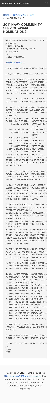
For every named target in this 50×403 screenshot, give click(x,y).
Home (6, 15)
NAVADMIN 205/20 (14, 63)
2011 (32, 15)
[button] (46, 3)
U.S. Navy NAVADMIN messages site (22, 376)
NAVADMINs (19, 15)
